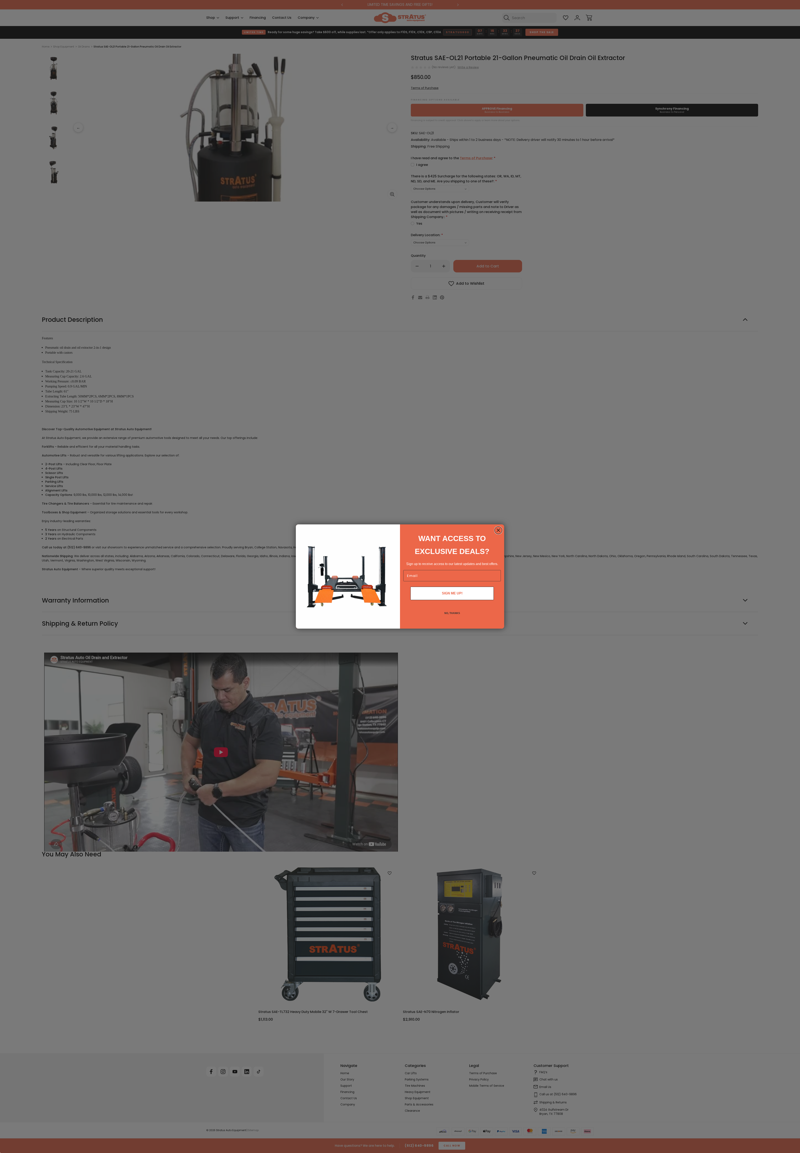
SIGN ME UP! (452, 593)
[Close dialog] (498, 530)
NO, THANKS (452, 613)
